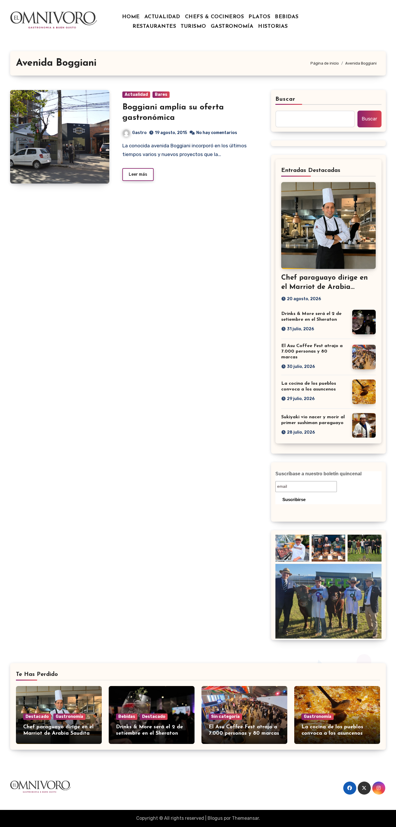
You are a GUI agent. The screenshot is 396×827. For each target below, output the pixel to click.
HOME (131, 17)
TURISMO (193, 26)
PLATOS (259, 17)
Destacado (37, 716)
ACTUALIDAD (162, 17)
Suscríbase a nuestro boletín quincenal (318, 473)
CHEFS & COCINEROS (214, 17)
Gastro (139, 132)
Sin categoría (225, 716)
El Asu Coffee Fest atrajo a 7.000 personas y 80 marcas (312, 351)
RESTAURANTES (154, 26)
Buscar (285, 99)
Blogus (215, 818)
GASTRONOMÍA (232, 26)
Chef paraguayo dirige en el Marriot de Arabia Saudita (324, 286)
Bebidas (126, 716)
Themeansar (245, 818)
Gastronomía (69, 716)
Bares (161, 94)
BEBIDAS (287, 17)
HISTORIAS (273, 26)
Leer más (138, 174)
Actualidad (136, 94)
